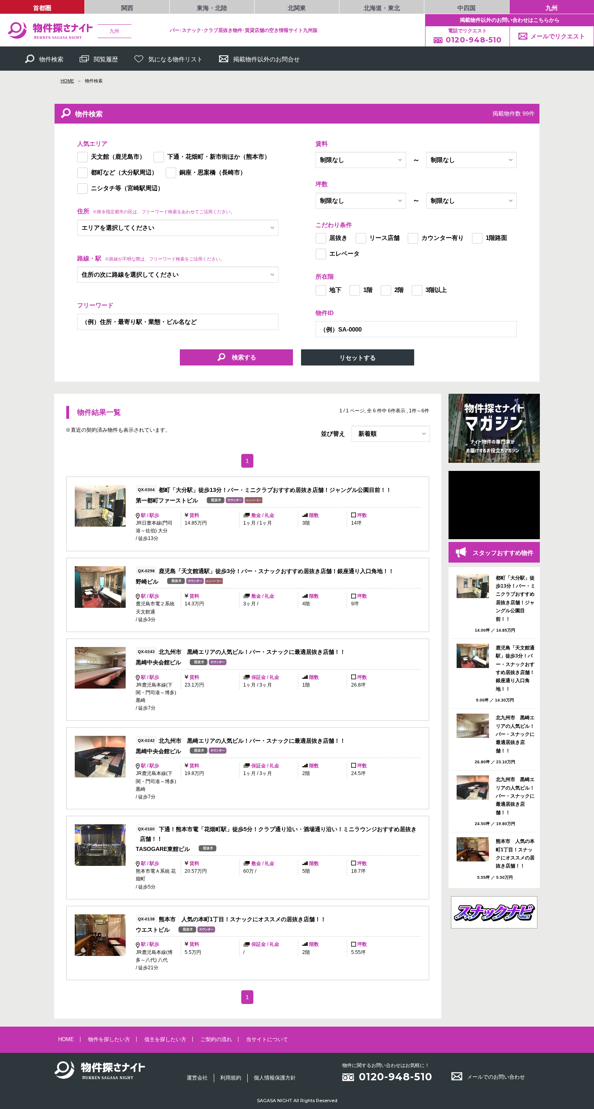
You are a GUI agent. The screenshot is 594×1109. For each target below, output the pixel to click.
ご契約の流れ (216, 1039)
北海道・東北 (382, 7)
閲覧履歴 (106, 59)
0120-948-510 (395, 1077)
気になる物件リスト (175, 59)
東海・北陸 (212, 7)
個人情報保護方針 (275, 1078)
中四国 (466, 7)
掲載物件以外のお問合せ (266, 59)
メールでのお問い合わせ (496, 1077)
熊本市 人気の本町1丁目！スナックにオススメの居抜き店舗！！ (242, 919)
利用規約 (230, 1078)
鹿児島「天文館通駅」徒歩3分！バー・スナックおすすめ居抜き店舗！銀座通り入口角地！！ (276, 571)
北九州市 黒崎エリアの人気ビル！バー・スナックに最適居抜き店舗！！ (252, 652)
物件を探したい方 (109, 1039)
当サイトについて (267, 1039)
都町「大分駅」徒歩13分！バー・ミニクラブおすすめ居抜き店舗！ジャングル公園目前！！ (275, 490)
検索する (243, 357)
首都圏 (42, 7)
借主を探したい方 (165, 1039)
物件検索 (51, 59)
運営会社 (197, 1078)
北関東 (297, 7)
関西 (127, 7)
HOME (67, 80)
